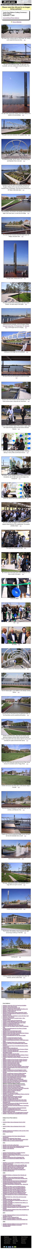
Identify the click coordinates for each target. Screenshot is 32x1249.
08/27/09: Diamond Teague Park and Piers (12, 1096)
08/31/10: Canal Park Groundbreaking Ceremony (14, 1084)
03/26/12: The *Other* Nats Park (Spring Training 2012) (15, 1139)
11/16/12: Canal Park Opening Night (11, 1053)
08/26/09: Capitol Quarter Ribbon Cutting (12, 1097)
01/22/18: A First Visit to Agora (10, 1006)
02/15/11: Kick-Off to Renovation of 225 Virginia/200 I (15, 1080)
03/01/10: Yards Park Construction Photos (12, 1089)
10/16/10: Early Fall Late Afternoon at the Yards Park (15, 1081)
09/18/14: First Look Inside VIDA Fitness (12, 1032)
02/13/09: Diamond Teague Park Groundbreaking (14, 1169)
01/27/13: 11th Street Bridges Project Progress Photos (15, 1049)
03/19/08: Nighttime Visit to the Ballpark (12, 1205)
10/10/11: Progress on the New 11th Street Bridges (14, 1075)
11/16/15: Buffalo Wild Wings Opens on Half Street (14, 1021)
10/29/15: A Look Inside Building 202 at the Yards (14, 1022)
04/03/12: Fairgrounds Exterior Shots (11, 1064)
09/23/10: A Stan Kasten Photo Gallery (12, 1153)
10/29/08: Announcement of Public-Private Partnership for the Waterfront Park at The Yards (15, 1104)
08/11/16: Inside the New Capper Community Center (15, 1012)
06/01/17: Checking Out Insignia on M (11, 1007)
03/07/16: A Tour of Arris (8, 1017)
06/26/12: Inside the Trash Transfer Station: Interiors (15, 1060)
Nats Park (15, 4)
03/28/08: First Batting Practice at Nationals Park (14, 1193)
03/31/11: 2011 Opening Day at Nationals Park (13, 1147)
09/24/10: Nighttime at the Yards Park (11, 1082)
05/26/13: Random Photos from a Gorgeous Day (14, 1042)
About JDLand (24, 1237)
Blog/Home (6, 1237)
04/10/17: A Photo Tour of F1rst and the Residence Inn (15, 1009)
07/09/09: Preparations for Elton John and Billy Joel (15, 1165)
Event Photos (7, 1242)
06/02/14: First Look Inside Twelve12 (11, 1034)
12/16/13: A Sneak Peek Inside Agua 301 (12, 1037)
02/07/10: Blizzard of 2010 (9, 1091)
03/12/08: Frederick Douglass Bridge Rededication (14, 1107)
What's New (15, 1240)
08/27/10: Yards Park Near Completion (12, 1086)
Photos (6, 4)
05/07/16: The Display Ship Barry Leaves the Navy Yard (16, 1015)
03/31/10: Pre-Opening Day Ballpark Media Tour (14, 1158)
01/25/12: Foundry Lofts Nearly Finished (12, 1065)
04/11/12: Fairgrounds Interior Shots (11, 1063)
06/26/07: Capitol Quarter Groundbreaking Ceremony (15, 1113)
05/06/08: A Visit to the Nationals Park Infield (13, 1177)
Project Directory (7, 1238)
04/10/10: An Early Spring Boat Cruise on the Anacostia (16, 1088)
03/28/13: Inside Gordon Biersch (10, 1048)
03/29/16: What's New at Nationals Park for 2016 (14, 1122)
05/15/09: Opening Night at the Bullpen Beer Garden (15, 1166)
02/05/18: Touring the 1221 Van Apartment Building (14, 1005)
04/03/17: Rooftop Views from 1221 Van (12, 1010)
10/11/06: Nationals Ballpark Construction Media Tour (15, 1223)
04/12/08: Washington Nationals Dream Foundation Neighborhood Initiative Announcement (14, 1182)
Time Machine (21, 4)
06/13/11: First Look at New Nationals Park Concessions (16, 1146)
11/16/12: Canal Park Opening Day (11, 1050)
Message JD (23, 1238)
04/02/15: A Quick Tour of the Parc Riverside (13, 1025)
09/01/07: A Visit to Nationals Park (11, 1217)
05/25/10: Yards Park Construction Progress (13, 1087)
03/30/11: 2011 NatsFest (8, 1148)
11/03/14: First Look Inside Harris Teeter (12, 1030)
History (14, 1242)
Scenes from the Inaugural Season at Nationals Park (15, 1180)
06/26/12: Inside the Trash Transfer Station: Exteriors (15, 1059)
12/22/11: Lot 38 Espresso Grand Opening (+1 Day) (14, 1070)
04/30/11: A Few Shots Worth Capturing (12, 1078)
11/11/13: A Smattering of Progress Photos (13, 1038)
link (16, 67)
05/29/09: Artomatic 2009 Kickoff (10, 1098)
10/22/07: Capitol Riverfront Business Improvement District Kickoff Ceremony (15, 1111)
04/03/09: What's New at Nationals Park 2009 (13, 1168)
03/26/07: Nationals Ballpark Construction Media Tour (15, 1219)
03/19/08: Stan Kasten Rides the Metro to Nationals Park (16, 1206)
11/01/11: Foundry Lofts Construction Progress (14, 1074)
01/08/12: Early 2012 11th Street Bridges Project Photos (16, 1066)
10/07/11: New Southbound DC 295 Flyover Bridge (14, 1076)
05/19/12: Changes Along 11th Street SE (12, 1061)
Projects (10, 4)
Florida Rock (19, 326)
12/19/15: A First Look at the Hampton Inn (12, 1020)
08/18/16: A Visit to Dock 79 (9, 1011)
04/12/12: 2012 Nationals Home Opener (12, 1138)
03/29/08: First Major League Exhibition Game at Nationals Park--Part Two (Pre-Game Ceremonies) (14, 1189)
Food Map (15, 1238)
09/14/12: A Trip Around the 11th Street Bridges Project (15, 1055)
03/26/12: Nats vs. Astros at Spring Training (13, 1140)
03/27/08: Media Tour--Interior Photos (11, 1199)
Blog (2, 4)
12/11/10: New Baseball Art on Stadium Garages (14, 1152)
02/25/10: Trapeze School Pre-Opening (12, 1090)
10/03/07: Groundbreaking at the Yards (12, 1109)
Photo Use (23, 1242)
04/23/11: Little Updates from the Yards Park (13, 1079)
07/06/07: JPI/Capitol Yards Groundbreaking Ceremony (15, 1112)
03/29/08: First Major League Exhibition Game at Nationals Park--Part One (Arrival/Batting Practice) (14, 1192)
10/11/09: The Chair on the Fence (10, 1093)
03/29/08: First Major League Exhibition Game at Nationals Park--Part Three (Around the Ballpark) (14, 1187)
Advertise (23, 1240)
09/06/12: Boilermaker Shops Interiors (12, 1056)
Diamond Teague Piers (8, 326)
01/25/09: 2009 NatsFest (8, 1170)
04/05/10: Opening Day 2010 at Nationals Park (13, 1157)
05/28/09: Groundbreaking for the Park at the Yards (14, 1099)
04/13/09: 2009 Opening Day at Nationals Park (13, 1167)
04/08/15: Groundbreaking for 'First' (11, 1024)
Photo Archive (7, 1240)
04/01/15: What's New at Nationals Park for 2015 (14, 1126)
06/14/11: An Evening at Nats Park (11, 1145)
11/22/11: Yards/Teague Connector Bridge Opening (14, 1073)
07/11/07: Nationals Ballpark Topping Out (12, 1218)
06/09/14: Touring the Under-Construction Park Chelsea (16, 1033)
